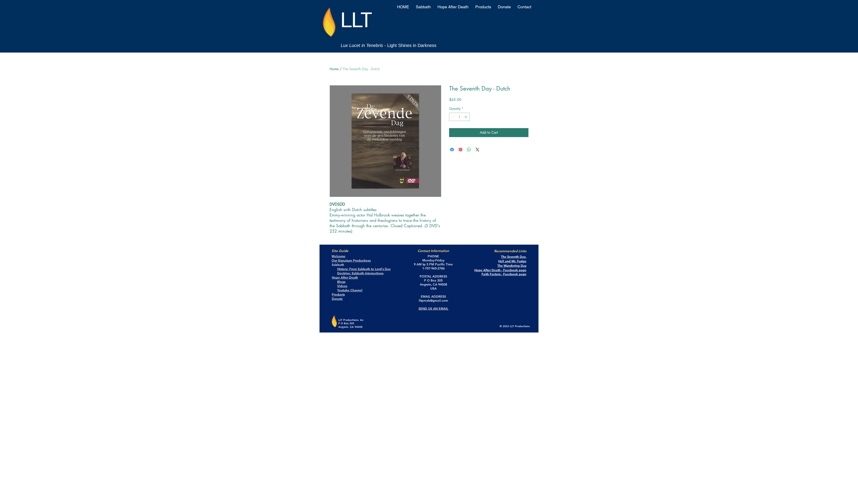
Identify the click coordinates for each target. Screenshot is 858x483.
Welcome (338, 256)
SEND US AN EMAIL (433, 309)
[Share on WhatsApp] (469, 149)
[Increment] (466, 117)
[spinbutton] (459, 117)
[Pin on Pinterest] (460, 149)
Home (334, 69)
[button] (423, 7)
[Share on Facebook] (452, 149)
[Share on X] (477, 149)
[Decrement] (452, 117)
